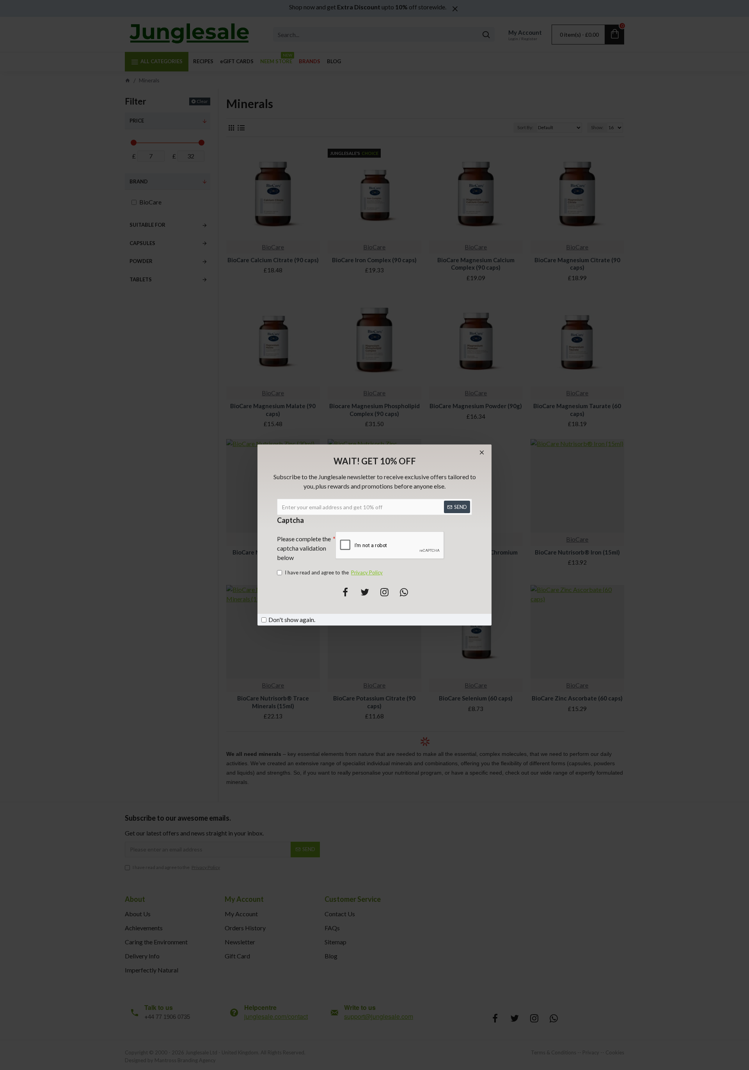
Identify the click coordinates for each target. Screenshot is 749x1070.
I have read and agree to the (334, 572)
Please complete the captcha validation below (304, 548)
